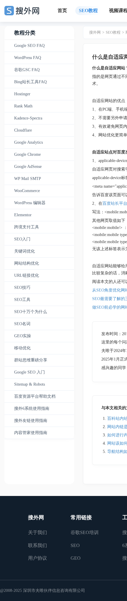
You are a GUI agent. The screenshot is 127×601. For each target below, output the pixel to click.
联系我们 (37, 545)
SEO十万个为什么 (30, 311)
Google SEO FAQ (29, 45)
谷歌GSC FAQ (27, 70)
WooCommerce (27, 191)
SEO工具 (22, 299)
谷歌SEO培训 (85, 532)
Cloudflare (23, 130)
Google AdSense (28, 166)
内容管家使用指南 (30, 432)
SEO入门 (22, 239)
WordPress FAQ (27, 57)
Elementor (23, 215)
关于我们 (37, 532)
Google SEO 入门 (29, 372)
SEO (75, 545)
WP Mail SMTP (27, 178)
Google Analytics (28, 142)
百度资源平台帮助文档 (35, 396)
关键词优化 (24, 251)
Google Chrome (27, 154)
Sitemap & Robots (29, 384)
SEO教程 (88, 10)
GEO (76, 558)
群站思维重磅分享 (30, 360)
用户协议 (37, 558)
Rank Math (23, 106)
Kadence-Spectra (28, 118)
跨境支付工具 (26, 227)
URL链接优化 (26, 275)
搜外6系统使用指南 (31, 408)
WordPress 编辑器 (29, 203)
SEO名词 (22, 324)
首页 (62, 10)
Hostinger (22, 94)
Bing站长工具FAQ (30, 82)
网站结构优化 (26, 263)
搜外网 (95, 32)
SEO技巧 (22, 287)
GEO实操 (22, 336)
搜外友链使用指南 (30, 420)
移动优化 (22, 348)
